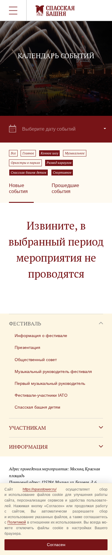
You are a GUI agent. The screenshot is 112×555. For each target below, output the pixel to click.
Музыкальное (75, 153)
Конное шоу (49, 153)
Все (13, 153)
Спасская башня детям (28, 172)
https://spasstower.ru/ (39, 489)
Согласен (56, 544)
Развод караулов (59, 163)
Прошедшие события (65, 188)
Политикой (16, 522)
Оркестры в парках (25, 163)
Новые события (18, 188)
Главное (28, 153)
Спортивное (62, 172)
